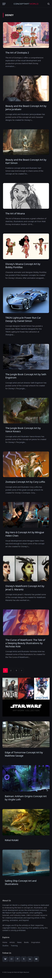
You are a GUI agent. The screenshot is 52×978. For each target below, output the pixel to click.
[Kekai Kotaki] (26, 822)
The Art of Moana (15, 213)
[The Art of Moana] (26, 196)
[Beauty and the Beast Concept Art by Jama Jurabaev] (26, 88)
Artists (12, 942)
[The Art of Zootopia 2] (26, 35)
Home (4, 942)
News (19, 942)
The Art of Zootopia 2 (17, 52)
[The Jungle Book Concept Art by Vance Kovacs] (26, 410)
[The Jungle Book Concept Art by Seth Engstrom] (26, 357)
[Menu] (4, 4)
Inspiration (35, 942)
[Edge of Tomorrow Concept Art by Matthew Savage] (26, 734)
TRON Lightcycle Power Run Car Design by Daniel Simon (23, 319)
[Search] (48, 4)
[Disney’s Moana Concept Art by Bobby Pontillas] (26, 246)
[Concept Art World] (26, 4)
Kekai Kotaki (12, 840)
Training (14, 945)
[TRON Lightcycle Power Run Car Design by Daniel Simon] (26, 300)
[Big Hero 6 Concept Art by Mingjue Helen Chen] (26, 515)
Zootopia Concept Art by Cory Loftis (25, 481)
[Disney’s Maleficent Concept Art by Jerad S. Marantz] (26, 568)
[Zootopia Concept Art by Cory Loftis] (26, 464)
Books (26, 942)
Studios (5, 945)
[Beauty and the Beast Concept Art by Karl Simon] (26, 142)
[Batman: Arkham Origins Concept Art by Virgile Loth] (26, 778)
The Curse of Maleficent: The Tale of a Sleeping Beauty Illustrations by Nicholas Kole (25, 643)
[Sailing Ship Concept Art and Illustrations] (26, 863)
